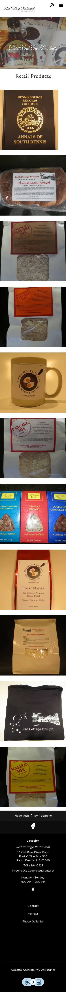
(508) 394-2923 (33, 865)
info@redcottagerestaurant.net (33, 870)
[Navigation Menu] (61, 5)
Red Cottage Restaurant (33, 948)
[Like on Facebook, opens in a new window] (33, 827)
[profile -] (52, 5)
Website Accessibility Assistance (33, 970)
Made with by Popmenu (27, 815)
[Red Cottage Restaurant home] (19, 9)
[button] (33, 120)
